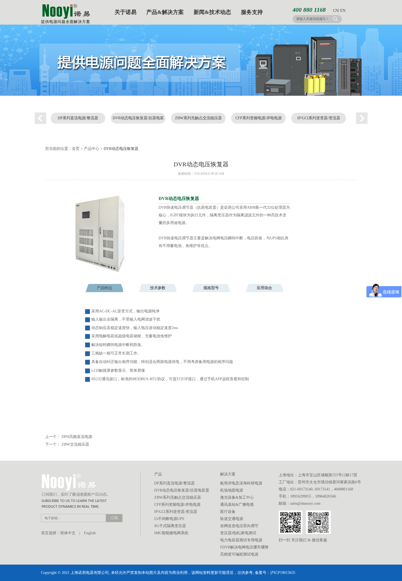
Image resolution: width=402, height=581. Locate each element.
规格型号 (211, 288)
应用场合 (264, 288)
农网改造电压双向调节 (239, 526)
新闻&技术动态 (212, 12)
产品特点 (104, 288)
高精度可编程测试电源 (239, 554)
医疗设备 (227, 512)
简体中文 (67, 533)
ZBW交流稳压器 (75, 444)
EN (342, 10)
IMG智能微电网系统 (171, 533)
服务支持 (252, 12)
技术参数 (157, 288)
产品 (158, 474)
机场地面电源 (231, 490)
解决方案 (227, 474)
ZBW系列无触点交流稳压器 (198, 118)
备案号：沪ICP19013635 (275, 573)
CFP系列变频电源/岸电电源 (258, 118)
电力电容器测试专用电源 (241, 540)
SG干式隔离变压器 (170, 526)
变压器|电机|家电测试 (238, 533)
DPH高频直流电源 (77, 437)
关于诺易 (125, 12)
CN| (336, 10)
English (90, 533)
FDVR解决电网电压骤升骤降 (244, 547)
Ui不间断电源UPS (169, 519)
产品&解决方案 (165, 12)
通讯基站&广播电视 (237, 504)
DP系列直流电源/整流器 (78, 118)
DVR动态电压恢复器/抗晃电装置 (138, 120)
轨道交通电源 (231, 519)
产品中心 (91, 149)
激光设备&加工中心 (237, 497)
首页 (76, 149)
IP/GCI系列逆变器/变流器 (318, 118)
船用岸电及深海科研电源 (241, 483)
